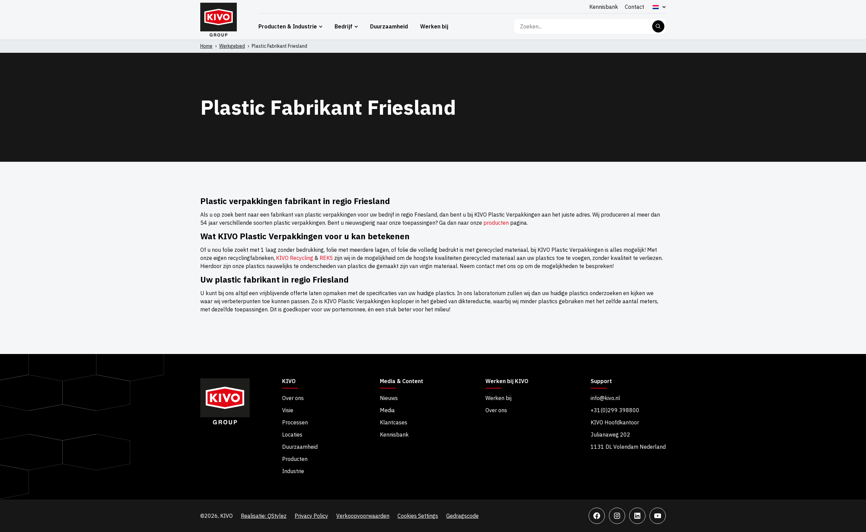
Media (387, 410)
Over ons (293, 398)
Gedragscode (462, 515)
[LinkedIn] (637, 516)
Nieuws (389, 398)
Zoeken (658, 26)
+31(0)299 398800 (615, 410)
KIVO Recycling (294, 257)
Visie (287, 410)
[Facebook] (597, 516)
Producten (294, 459)
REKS (326, 257)
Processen (295, 422)
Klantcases (393, 422)
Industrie (293, 471)
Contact (634, 6)
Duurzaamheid (389, 26)
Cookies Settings (417, 515)
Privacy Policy (311, 515)
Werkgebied (232, 46)
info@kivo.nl (605, 398)
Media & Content (401, 381)
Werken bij (434, 26)
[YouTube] (658, 516)
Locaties (292, 434)
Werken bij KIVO (506, 381)
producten (496, 222)
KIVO (289, 381)
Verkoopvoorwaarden (362, 515)
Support (601, 381)
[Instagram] (617, 516)
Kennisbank (603, 6)
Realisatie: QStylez (264, 515)
